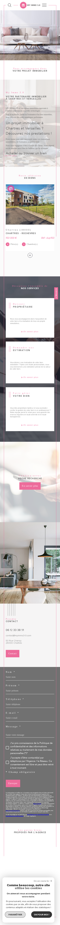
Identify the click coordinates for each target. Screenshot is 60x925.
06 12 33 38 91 (15, 630)
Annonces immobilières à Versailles (27, 876)
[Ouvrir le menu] (44, 5)
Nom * (10, 672)
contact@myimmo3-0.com (18, 635)
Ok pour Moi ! (41, 914)
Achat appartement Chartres (29, 848)
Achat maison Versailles (27, 851)
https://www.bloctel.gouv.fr (13, 810)
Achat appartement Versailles (29, 855)
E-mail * (12, 713)
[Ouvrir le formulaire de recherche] (10, 5)
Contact (56, 293)
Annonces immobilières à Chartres (27, 869)
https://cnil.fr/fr (37, 803)
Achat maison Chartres (26, 845)
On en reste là (41, 881)
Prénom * (13, 685)
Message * (13, 726)
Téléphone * (15, 699)
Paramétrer (15, 914)
